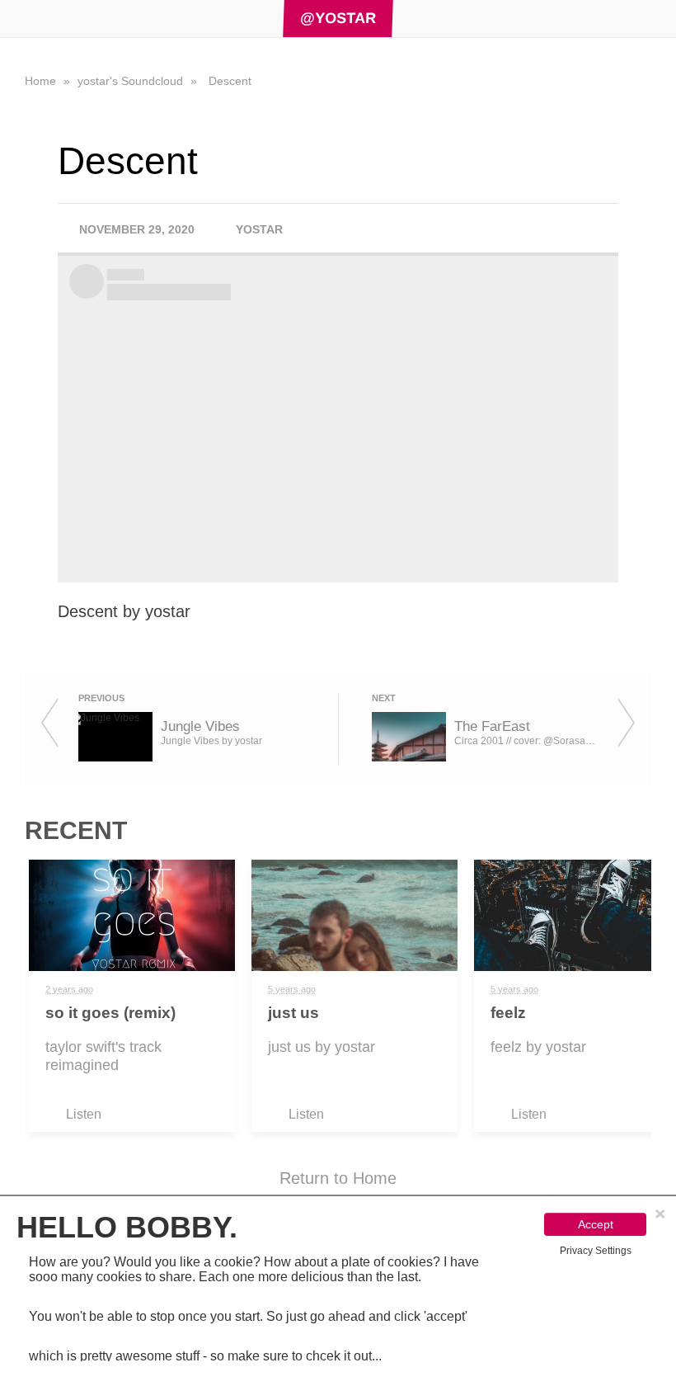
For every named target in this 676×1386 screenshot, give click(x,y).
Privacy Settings (595, 1250)
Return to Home (338, 1178)
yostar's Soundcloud (131, 80)
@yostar (338, 18)
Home (42, 80)
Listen (83, 1114)
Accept (595, 1224)
